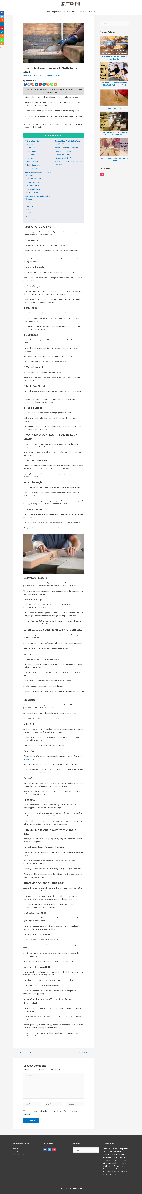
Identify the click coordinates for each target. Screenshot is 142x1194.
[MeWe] (44, 84)
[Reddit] (32, 84)
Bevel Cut (29, 213)
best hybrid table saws (32, 1036)
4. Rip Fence (30, 155)
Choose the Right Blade (65, 155)
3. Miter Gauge (31, 151)
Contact (16, 1152)
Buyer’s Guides (69, 12)
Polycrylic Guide (114, 109)
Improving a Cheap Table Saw (66, 148)
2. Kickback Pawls (32, 148)
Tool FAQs (82, 12)
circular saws (28, 759)
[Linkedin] (36, 84)
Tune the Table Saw (33, 179)
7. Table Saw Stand (32, 165)
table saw (65, 232)
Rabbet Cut (29, 220)
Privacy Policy (18, 1154)
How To (92, 12)
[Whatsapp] (51, 84)
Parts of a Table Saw (32, 141)
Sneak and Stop (31, 192)
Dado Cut (29, 216)
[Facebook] (25, 84)
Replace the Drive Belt (64, 158)
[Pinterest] (40, 84)
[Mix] (48, 84)
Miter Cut (29, 209)
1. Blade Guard (31, 144)
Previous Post (24, 1053)
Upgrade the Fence (63, 151)
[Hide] (1, 47)
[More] (55, 84)
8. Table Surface (31, 169)
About (15, 1149)
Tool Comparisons (54, 12)
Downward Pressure (33, 189)
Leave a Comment (30, 75)
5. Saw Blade (30, 158)
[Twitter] (29, 84)
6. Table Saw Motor (32, 162)
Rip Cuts (28, 203)
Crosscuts (29, 206)
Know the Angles (32, 182)
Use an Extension (32, 185)
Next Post (84, 1053)
